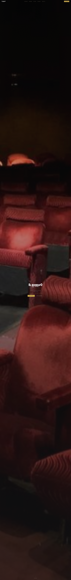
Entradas (39, 1)
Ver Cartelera (31, 295)
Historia (34, 1)
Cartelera (26, 1)
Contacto (43, 1)
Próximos (30, 1)
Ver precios (66, 1)
